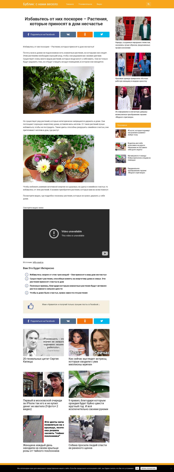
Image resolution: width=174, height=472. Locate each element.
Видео (99, 4)
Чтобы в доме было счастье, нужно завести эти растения (58, 293)
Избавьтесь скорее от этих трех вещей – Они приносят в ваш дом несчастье (68, 274)
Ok (137, 468)
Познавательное (85, 4)
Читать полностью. (148, 468)
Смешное (70, 4)
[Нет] (171, 468)
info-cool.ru (38, 262)
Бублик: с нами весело (40, 4)
